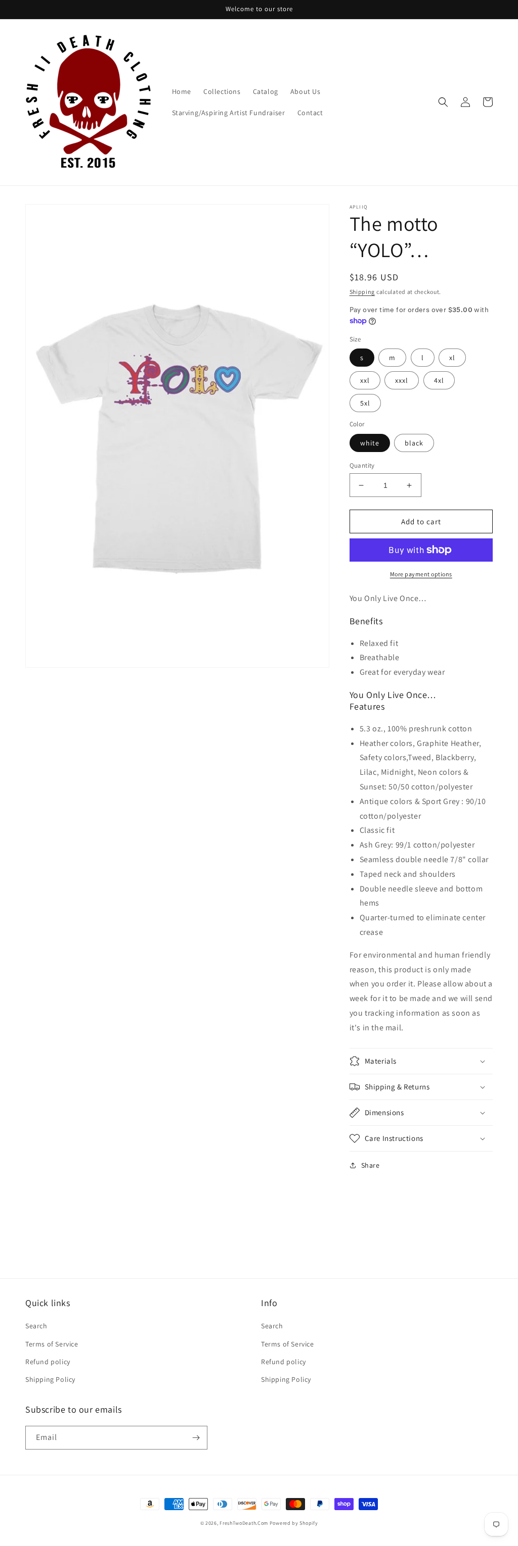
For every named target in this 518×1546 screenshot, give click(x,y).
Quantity (362, 465)
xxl (365, 380)
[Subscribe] (196, 1438)
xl (452, 357)
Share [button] (370, 1165)
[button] (443, 102)
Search (36, 1325)
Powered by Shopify (294, 1523)
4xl (439, 380)
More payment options (421, 574)
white (369, 442)
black (414, 442)
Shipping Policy (50, 1379)
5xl (365, 403)
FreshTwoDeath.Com (244, 1523)
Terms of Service (51, 1344)
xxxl (401, 380)
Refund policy (47, 1361)
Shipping (362, 291)
